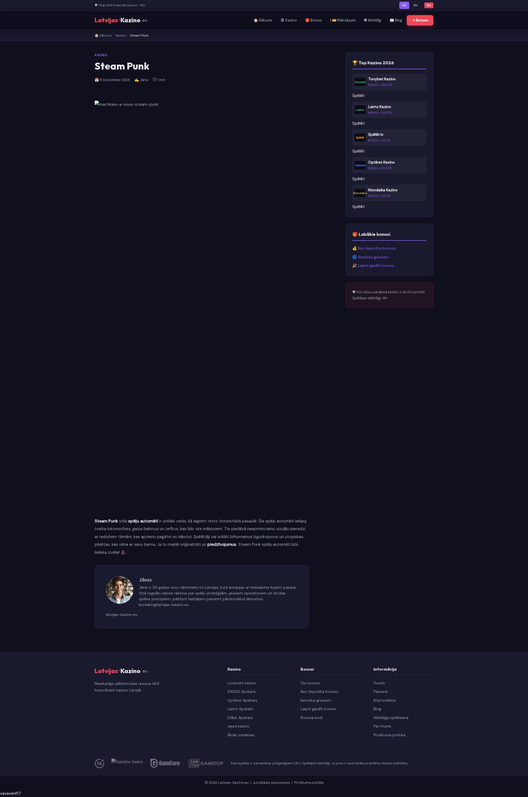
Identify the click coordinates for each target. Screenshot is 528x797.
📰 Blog (396, 20)
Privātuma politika (389, 735)
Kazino (121, 35)
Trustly (379, 683)
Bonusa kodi (312, 717)
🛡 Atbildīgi (372, 20)
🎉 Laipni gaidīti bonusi (373, 265)
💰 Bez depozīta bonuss (374, 248)
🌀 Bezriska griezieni (370, 257)
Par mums (382, 726)
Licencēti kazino (241, 683)
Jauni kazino (238, 726)
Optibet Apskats (242, 700)
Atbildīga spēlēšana (390, 717)
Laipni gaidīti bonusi (318, 709)
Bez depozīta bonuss (320, 691)
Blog (377, 709)
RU (416, 5)
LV (404, 5)
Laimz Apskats (240, 709)
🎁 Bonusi (313, 20)
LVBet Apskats (240, 717)
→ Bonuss (420, 20)
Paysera (380, 691)
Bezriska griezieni (316, 700)
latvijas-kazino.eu (121, 614)
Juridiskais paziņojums (272, 782)
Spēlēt (358, 95)
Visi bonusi (310, 683)
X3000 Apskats (241, 691)
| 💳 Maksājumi (343, 20)
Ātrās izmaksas (240, 735)
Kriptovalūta (384, 700)
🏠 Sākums (263, 20)
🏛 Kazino (288, 20)
